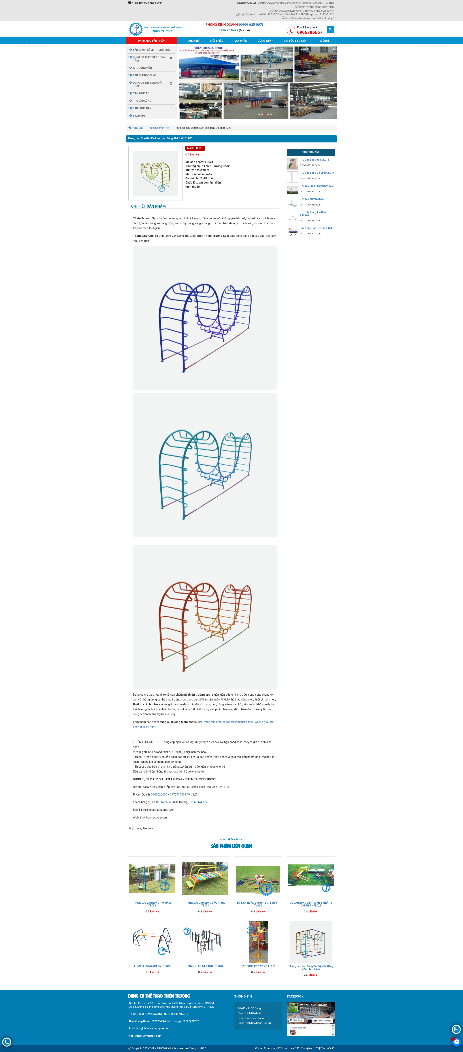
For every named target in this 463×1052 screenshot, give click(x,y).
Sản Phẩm (241, 40)
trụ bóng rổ (141, 93)
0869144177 (199, 802)
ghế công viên (142, 67)
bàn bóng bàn (142, 108)
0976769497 (178, 794)
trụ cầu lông (142, 100)
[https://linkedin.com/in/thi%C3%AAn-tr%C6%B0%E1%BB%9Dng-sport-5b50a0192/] (285, 14)
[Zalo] (456, 1029)
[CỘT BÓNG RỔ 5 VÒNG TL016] (258, 941)
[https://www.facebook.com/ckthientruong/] (308, 18)
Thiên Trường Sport (193, 106)
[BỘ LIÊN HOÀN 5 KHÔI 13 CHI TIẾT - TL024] (258, 878)
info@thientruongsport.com (147, 2)
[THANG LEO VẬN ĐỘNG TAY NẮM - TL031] (152, 878)
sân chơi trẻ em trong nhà (151, 49)
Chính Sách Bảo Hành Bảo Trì (254, 1023)
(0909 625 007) (251, 24)
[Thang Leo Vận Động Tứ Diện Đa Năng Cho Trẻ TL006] (311, 941)
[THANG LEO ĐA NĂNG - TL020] (205, 941)
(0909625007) (154, 1014)
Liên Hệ (325, 40)
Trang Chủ (192, 40)
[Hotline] (6, 1041)
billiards (139, 115)
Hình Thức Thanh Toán (251, 1018)
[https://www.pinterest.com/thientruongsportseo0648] (302, 10)
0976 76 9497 (228, 30)
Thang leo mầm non (158, 127)
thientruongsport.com (148, 1035)
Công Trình (265, 40)
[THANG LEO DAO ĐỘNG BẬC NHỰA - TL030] (205, 878)
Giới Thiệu (216, 40)
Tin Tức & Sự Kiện (295, 40)
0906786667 (164, 802)
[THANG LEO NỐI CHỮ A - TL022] (152, 941)
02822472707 (191, 1021)
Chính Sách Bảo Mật (249, 1013)
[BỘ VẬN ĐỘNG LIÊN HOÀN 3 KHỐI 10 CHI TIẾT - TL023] (311, 878)
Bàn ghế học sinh (144, 75)
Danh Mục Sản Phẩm (151, 40)
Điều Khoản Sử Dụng (249, 1008)
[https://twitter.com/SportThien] (315, 6)
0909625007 (159, 794)
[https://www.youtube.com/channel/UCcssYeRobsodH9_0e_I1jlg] (296, 2)
